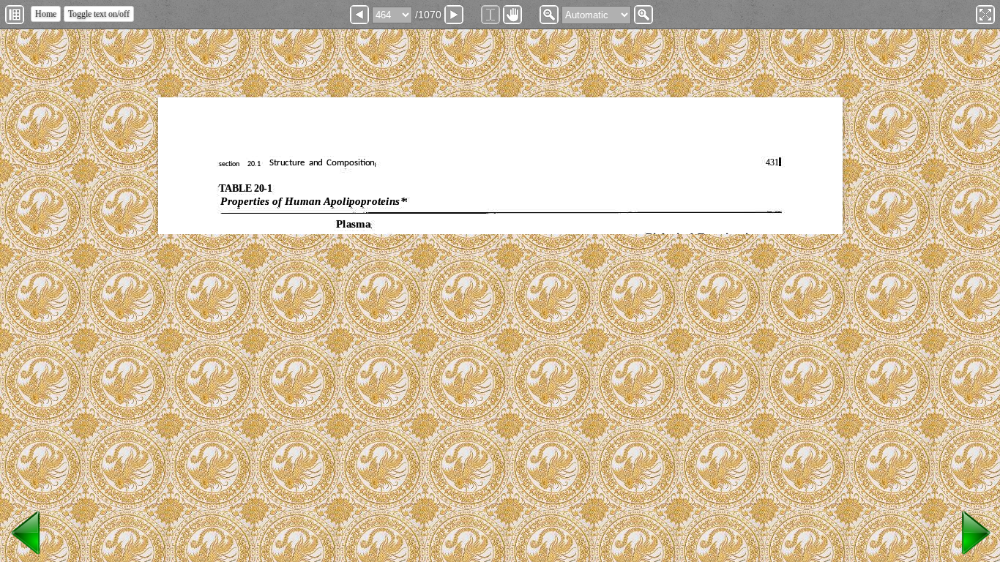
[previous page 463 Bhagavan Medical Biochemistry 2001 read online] (26, 555)
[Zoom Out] (549, 14)
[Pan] (512, 14)
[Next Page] (453, 14)
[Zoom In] (643, 14)
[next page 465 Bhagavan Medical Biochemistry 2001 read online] (973, 555)
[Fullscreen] (985, 14)
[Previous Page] (359, 14)
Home (45, 14)
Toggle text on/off (99, 14)
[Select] (490, 14)
